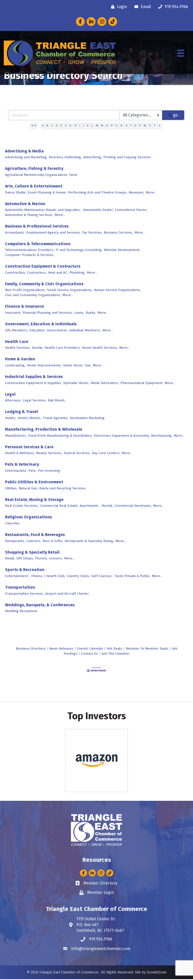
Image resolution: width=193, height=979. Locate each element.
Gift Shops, (25, 558)
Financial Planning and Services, (48, 312)
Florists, (41, 558)
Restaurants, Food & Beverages (35, 534)
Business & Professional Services (37, 226)
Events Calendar (90, 648)
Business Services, (118, 232)
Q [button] (117, 125)
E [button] (61, 125)
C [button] (52, 125)
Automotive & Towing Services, (29, 215)
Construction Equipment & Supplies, (33, 383)
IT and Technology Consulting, (79, 250)
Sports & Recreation (24, 569)
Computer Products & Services (29, 255)
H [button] (75, 125)
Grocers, (56, 558)
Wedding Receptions (21, 611)
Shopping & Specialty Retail (32, 552)
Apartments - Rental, (96, 505)
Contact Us (89, 653)
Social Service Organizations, (69, 290)
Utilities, (11, 488)
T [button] (130, 125)
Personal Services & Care (29, 447)
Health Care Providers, (62, 347)
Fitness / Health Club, (48, 576)
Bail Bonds (56, 400)
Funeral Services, (77, 453)
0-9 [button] (33, 125)
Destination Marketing (87, 418)
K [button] (87, 125)
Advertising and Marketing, (26, 157)
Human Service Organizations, (117, 290)
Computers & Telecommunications (38, 243)
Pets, (32, 470)
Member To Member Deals (147, 648)
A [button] (42, 125)
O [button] (107, 125)
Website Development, (122, 250)
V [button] (140, 125)
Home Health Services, (100, 347)
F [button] (65, 125)
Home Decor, (73, 365)
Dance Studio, (15, 192)
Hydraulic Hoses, (76, 383)
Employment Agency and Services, (53, 232)
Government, (57, 330)
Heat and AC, (58, 272)
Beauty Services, (49, 453)
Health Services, (17, 347)
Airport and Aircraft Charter (67, 593)
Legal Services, (34, 400)
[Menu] (180, 53)
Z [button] (159, 125)
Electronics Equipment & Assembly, (122, 435)
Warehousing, (161, 435)
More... (151, 192)
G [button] (70, 125)
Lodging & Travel (21, 411)
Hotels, (10, 418)
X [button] (150, 125)
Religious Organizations (28, 517)
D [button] (57, 125)
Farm (73, 175)
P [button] (112, 125)
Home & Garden (20, 359)
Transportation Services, (24, 593)
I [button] (79, 125)
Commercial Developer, (133, 505)
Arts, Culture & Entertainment (33, 186)
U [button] (135, 125)
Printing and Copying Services (127, 157)
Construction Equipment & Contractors (42, 266)
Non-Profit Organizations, (25, 290)
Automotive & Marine (25, 203)
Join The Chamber (116, 653)
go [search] (175, 115)
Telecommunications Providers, (29, 250)
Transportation (20, 587)
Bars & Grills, (52, 541)
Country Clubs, (78, 576)
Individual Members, (85, 330)
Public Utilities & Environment (34, 482)
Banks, (91, 312)
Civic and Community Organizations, (33, 295)
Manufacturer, (15, 435)
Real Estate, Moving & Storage (34, 499)
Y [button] (155, 125)
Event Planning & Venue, (47, 192)
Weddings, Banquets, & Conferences (40, 605)
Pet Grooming (49, 470)
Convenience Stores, (131, 210)
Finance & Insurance (24, 306)
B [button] (47, 125)
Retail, (10, 558)
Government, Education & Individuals (41, 324)
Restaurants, (15, 541)
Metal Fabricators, (105, 383)
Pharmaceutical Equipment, (141, 383)
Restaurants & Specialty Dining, (89, 541)
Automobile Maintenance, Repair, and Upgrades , (43, 210)
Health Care (16, 341)
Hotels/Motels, (29, 418)
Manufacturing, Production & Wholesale (43, 429)
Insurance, (13, 312)
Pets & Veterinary (22, 464)
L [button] (92, 125)
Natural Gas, (28, 488)
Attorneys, (13, 400)
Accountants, (15, 232)
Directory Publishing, (65, 157)
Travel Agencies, (55, 418)
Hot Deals (114, 648)
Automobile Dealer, (98, 210)
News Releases (61, 648)
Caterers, (33, 541)
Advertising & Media (24, 151)
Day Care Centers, (106, 453)
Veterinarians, (16, 470)
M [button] (97, 125)
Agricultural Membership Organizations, (36, 175)
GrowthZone (156, 972)
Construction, (15, 272)
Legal (10, 394)
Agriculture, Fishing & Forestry (34, 168)
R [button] (121, 125)
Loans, (79, 312)
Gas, (88, 365)
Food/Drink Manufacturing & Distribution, (60, 435)
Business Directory (30, 648)
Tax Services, (92, 232)
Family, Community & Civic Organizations (44, 283)
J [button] (83, 125)
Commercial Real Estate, (59, 505)
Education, (37, 330)
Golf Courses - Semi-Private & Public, (120, 576)
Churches (12, 523)
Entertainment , (17, 576)
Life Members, (16, 330)
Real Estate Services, (21, 505)
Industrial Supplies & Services (34, 376)
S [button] (126, 125)
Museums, (136, 192)
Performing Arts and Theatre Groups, (97, 192)
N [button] (102, 125)
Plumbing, (77, 272)
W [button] (145, 125)
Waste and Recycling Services (62, 488)
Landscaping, (15, 365)
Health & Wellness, (20, 453)
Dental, (37, 347)
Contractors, (36, 272)
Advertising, (92, 157)
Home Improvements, (44, 365)
